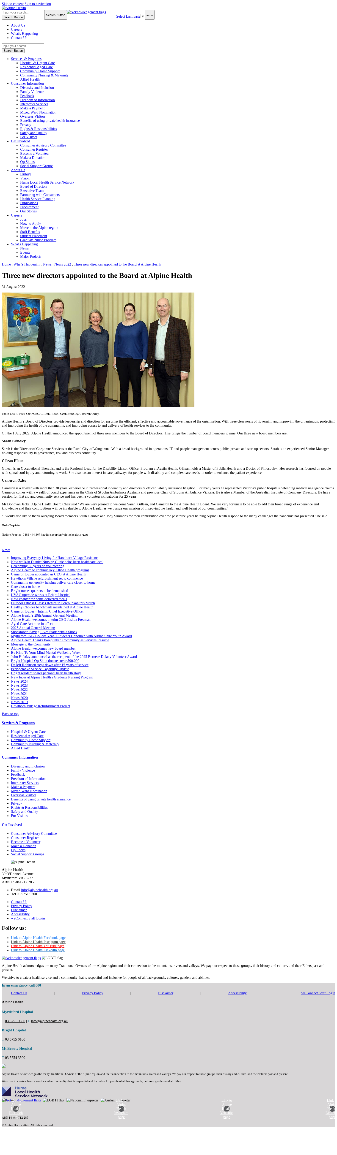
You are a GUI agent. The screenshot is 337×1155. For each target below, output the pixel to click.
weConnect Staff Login (28, 918)
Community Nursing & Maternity (44, 75)
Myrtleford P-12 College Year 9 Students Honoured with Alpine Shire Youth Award (71, 636)
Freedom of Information (37, 100)
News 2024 (19, 681)
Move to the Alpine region (39, 228)
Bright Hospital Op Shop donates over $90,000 (45, 661)
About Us (18, 25)
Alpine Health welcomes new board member (43, 648)
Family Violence (32, 92)
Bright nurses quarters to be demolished (39, 591)
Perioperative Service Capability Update (40, 669)
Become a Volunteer (35, 153)
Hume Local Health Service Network (47, 182)
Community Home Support (40, 71)
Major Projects (30, 256)
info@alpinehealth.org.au (39, 890)
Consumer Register (34, 149)
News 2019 (19, 702)
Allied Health (30, 79)
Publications (29, 203)
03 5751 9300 (15, 1021)
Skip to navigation (38, 4)
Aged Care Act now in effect (32, 624)
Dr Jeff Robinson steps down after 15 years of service (49, 665)
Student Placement (33, 236)
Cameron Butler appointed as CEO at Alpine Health (48, 574)
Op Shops (27, 162)
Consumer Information (27, 83)
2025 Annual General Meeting (33, 628)
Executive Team (32, 190)
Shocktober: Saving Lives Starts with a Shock (44, 632)
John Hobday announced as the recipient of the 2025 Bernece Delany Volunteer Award (74, 657)
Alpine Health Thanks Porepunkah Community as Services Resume (60, 640)
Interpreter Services (34, 104)
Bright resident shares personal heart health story (46, 673)
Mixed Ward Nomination (38, 112)
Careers (16, 29)
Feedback (27, 96)
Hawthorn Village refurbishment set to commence (47, 578)
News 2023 (19, 685)
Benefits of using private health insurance (50, 120)
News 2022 (19, 689)
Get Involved (20, 141)
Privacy (25, 125)
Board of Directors (33, 186)
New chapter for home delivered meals (39, 599)
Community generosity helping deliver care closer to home (53, 582)
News (24, 248)
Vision (25, 178)
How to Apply (30, 223)
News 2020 (19, 698)
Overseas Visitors (32, 116)
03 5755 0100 (15, 1039)
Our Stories (28, 211)
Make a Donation (32, 158)
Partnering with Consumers (40, 195)
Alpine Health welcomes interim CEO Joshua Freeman (51, 619)
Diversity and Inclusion (37, 87)
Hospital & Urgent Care (37, 63)
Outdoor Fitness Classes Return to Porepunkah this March (53, 603)
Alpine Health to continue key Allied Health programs (50, 570)
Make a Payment (32, 108)
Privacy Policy (21, 906)
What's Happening (24, 33)
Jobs (23, 219)
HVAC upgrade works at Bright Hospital (40, 595)
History (25, 174)
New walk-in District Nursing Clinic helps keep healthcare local (57, 562)
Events (25, 252)
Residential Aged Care (36, 67)
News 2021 (19, 694)
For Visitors (28, 137)
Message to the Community (31, 644)
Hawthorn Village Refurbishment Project (40, 706)
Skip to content (13, 4)
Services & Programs (26, 59)
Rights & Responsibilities (38, 129)
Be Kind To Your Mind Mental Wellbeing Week (45, 652)
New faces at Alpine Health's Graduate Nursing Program (52, 677)
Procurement (29, 207)
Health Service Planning (37, 199)
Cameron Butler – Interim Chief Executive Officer (47, 611)
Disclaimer (19, 910)
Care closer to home (25, 586)
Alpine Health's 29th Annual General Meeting (44, 615)
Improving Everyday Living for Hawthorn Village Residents (54, 558)
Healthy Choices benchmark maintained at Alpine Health (52, 607)
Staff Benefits (30, 232)
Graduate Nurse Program (38, 240)
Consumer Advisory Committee (43, 145)
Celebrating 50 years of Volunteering (37, 566)
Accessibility (20, 914)
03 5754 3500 (15, 1058)
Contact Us (19, 38)
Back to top (10, 714)
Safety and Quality (33, 133)
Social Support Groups (36, 166)
